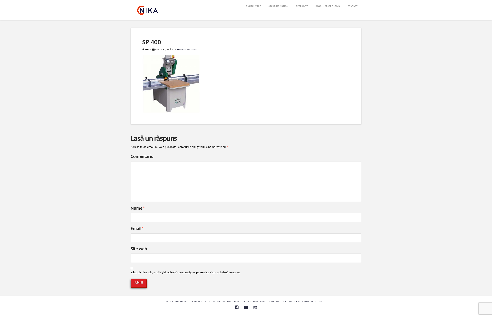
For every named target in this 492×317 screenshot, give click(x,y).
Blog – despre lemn (246, 302)
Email (137, 229)
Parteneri (197, 302)
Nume (138, 208)
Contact (321, 302)
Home (169, 302)
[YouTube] (255, 307)
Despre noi (182, 302)
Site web (139, 249)
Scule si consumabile (218, 302)
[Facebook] (237, 307)
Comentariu (142, 156)
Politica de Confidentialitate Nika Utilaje (286, 302)
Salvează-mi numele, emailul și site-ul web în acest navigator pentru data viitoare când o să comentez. (186, 272)
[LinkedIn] (246, 307)
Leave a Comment (189, 49)
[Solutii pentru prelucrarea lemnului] (147, 10)
